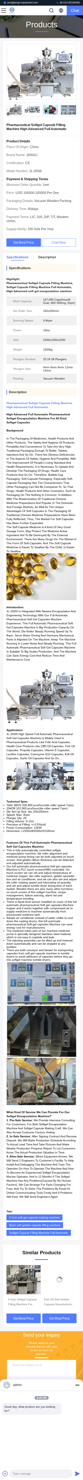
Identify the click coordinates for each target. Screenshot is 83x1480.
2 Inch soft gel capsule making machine (34, 1217)
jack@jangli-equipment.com (22, 2)
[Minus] (77, 1385)
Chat (75, 10)
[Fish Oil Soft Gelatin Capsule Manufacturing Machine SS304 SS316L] (23, 1279)
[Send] (77, 1473)
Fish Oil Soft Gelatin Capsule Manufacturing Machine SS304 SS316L (23, 1302)
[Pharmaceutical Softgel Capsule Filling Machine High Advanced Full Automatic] (41, 72)
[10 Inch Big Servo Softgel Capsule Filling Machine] (59, 1279)
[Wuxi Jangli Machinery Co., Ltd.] (17, 10)
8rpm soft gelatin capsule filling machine (34, 1225)
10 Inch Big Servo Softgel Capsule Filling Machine (58, 1302)
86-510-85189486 (69, 2)
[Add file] (5, 1473)
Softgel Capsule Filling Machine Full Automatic (38, 1232)
